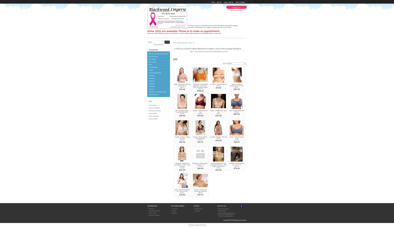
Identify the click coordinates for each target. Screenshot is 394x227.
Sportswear (152, 84)
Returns (174, 211)
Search (167, 42)
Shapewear (152, 78)
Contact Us (175, 209)
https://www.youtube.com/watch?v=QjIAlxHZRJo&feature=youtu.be (209, 51)
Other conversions (154, 116)
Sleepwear (151, 81)
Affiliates (197, 211)
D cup (189, 42)
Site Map (174, 213)
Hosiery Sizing (153, 113)
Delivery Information (154, 211)
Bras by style (152, 62)
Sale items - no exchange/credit (157, 92)
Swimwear (151, 86)
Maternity (151, 75)
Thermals (151, 89)
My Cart (219, 2)
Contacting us (153, 105)
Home (213, 2)
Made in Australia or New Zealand (158, 53)
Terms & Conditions (154, 108)
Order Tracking (240, 2)
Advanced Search (159, 44)
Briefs (150, 64)
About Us (151, 209)
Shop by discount (153, 94)
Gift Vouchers (152, 59)
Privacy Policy (152, 213)
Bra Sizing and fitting (155, 110)
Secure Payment (153, 119)
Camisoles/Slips (153, 67)
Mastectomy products (155, 73)
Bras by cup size (153, 56)
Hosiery (151, 70)
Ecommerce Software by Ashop (197, 225)
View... (182, 79)
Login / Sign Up (228, 2)
